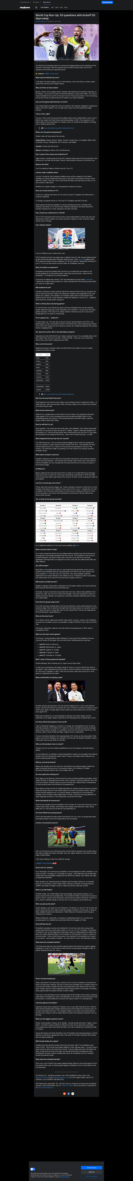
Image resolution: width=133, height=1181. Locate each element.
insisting (88, 279)
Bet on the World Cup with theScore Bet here (58, 128)
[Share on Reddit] (64, 1093)
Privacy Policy (65, 1176)
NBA (57, 7)
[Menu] (36, 7)
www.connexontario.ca (45, 1087)
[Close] (102, 1163)
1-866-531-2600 (66, 1085)
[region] (66, 1171)
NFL (52, 7)
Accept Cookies (91, 1167)
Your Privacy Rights (91, 1176)
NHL (61, 7)
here (77, 545)
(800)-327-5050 (41, 1077)
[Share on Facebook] (68, 1093)
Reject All (91, 1172)
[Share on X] (60, 1093)
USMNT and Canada (51, 74)
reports (80, 259)
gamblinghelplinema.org (60, 1077)
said (47, 574)
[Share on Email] (72, 1093)
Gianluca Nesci (40, 21)
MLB (66, 7)
